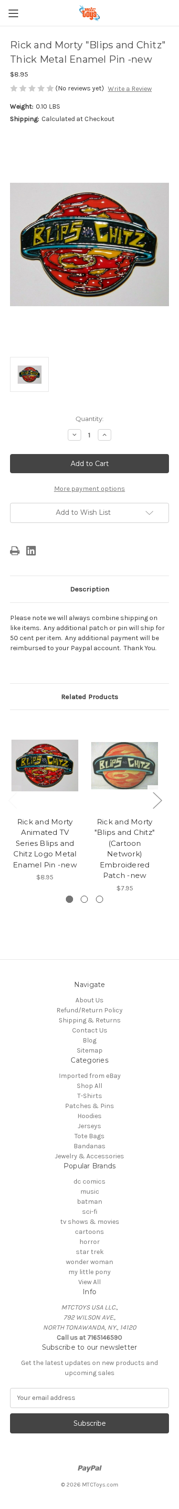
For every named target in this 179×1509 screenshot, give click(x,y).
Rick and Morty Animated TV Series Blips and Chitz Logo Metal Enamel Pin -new (45, 843)
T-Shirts (89, 1096)
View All (89, 1282)
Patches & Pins (89, 1106)
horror (89, 1242)
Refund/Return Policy (89, 1010)
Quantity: (89, 418)
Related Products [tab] (89, 696)
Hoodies (89, 1116)
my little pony (89, 1272)
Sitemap (90, 1050)
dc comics (89, 1181)
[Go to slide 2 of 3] (84, 899)
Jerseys (89, 1126)
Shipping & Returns (90, 1020)
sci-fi (89, 1212)
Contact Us (89, 1030)
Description (89, 589)
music (89, 1191)
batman (89, 1202)
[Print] (15, 550)
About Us (89, 1000)
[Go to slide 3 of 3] (99, 899)
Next (157, 800)
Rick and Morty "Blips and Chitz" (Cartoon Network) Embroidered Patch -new (125, 848)
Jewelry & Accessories (89, 1156)
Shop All (89, 1086)
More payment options (89, 489)
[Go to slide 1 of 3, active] (69, 899)
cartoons (89, 1232)
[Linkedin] (31, 550)
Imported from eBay (90, 1076)
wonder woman (89, 1262)
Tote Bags (89, 1136)
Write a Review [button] (130, 89)
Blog (89, 1040)
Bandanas (89, 1146)
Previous (12, 800)
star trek (90, 1252)
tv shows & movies (89, 1222)
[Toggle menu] (13, 13)
